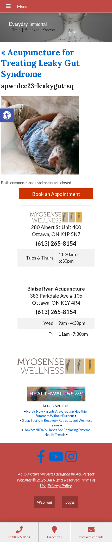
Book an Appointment (56, 194)
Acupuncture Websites (36, 473)
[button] (7, 115)
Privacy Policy (60, 485)
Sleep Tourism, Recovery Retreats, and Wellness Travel (57, 422)
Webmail (44, 501)
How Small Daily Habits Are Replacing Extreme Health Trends (57, 432)
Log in (70, 501)
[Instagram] (71, 456)
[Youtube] (56, 456)
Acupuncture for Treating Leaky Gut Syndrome (40, 63)
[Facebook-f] (40, 456)
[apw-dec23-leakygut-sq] (40, 172)
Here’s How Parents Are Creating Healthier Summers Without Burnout (57, 413)
